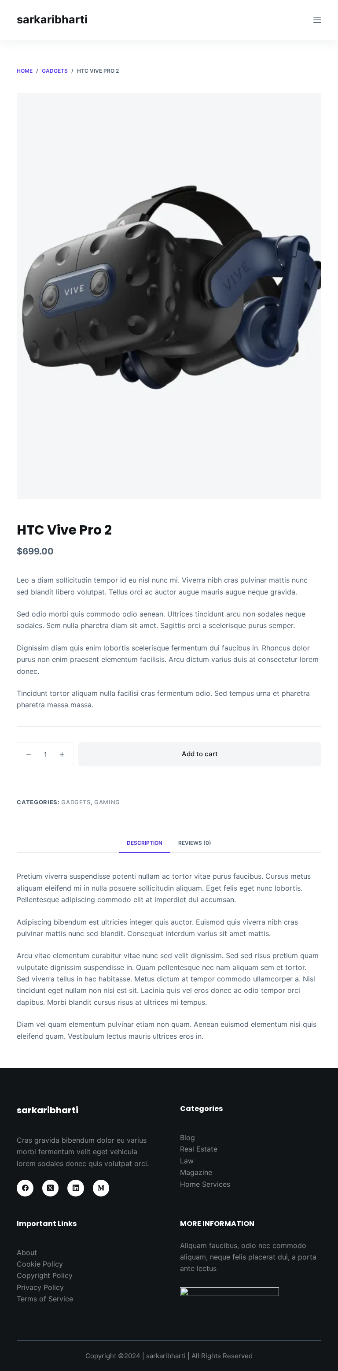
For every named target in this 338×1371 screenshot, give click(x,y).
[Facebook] (25, 1188)
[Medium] (101, 1188)
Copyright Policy (45, 1275)
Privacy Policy (40, 1287)
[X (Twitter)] (50, 1188)
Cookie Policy (40, 1264)
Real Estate (198, 1148)
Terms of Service (45, 1298)
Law (187, 1160)
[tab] (144, 842)
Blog (187, 1137)
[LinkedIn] (75, 1188)
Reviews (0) (194, 843)
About (27, 1252)
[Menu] (317, 20)
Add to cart (200, 754)
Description (144, 843)
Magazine (196, 1172)
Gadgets (76, 802)
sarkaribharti (52, 19)
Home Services (205, 1184)
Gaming (107, 802)
